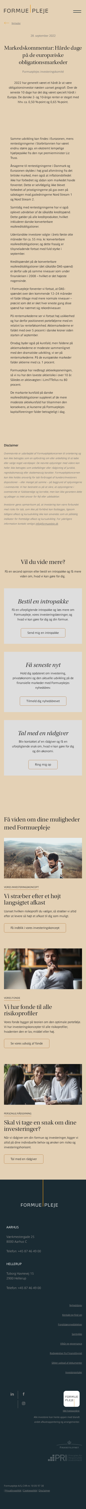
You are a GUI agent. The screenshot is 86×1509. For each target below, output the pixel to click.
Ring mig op (43, 764)
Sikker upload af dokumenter (67, 1362)
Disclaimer (44, 1490)
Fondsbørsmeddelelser (70, 1324)
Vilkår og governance (71, 1343)
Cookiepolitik (30, 1490)
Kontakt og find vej (72, 1315)
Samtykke (77, 1334)
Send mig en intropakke (43, 632)
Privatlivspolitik (13, 1490)
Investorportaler (73, 1372)
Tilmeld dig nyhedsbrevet (43, 701)
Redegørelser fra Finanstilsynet (66, 1353)
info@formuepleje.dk (47, 523)
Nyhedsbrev (75, 1305)
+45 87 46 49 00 (29, 1251)
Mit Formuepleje (71, 1410)
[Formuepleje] (26, 11)
